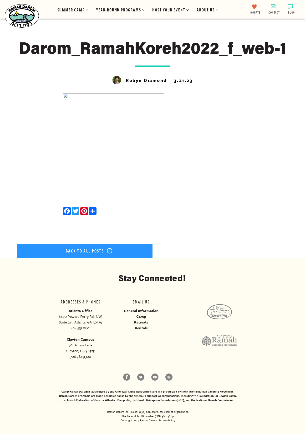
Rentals (141, 327)
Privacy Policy (167, 420)
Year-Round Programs (118, 10)
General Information (141, 310)
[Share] (93, 211)
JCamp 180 (123, 400)
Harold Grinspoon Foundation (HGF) (160, 400)
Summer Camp (71, 10)
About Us (205, 10)
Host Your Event (168, 10)
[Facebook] (67, 211)
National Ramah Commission (215, 400)
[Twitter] (76, 211)
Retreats (141, 322)
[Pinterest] (84, 211)
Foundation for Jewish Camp (217, 396)
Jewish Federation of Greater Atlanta (90, 400)
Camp (141, 316)
